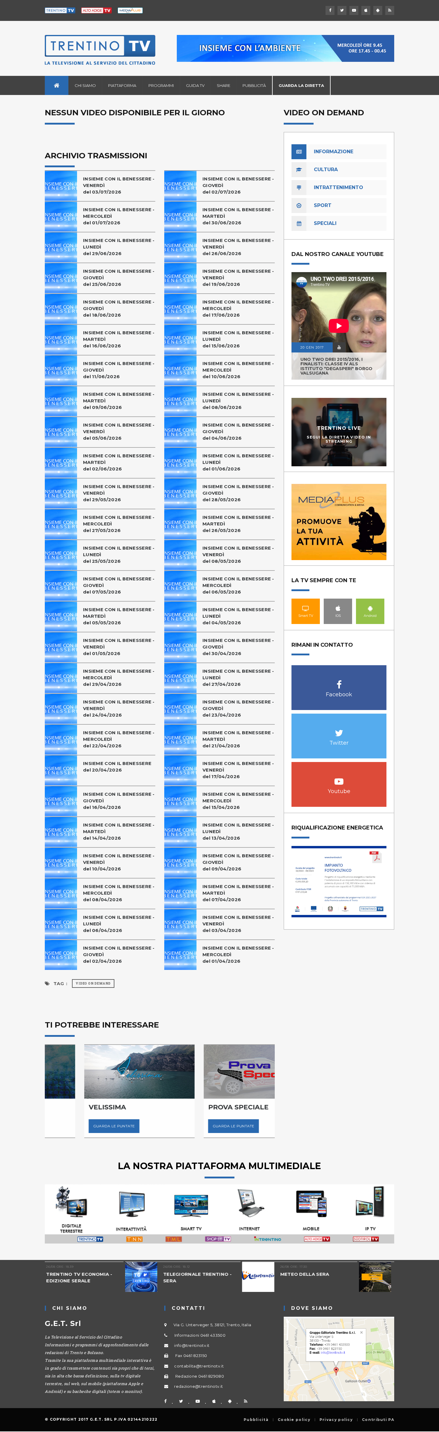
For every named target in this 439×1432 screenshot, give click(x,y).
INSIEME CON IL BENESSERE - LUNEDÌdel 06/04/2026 (119, 923)
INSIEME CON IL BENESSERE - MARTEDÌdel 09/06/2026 (119, 400)
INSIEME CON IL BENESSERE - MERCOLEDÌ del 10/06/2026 (238, 370)
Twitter (339, 730)
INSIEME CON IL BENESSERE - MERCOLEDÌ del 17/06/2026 (238, 308)
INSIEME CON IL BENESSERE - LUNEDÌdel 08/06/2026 (238, 400)
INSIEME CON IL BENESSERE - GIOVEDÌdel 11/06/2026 (119, 370)
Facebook (339, 681)
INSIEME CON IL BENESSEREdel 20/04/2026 (117, 767)
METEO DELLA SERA (224, 1274)
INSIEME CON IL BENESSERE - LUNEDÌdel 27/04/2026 (238, 677)
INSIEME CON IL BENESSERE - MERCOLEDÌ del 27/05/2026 (119, 523)
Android (370, 608)
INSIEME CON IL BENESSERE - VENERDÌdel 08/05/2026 (238, 554)
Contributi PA (378, 1419)
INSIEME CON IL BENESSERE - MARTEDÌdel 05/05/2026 (119, 616)
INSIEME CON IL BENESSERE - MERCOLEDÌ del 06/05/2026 (238, 585)
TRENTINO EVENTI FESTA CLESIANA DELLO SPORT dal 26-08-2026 (351, 1280)
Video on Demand (93, 983)
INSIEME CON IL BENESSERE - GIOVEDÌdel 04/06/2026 (238, 431)
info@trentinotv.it (191, 1345)
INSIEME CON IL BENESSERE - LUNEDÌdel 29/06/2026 (119, 246)
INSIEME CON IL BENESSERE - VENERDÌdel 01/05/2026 (119, 646)
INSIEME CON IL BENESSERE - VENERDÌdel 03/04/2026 (238, 923)
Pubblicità (254, 85)
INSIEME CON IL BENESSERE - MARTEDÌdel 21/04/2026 (238, 739)
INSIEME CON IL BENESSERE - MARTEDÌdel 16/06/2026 (119, 339)
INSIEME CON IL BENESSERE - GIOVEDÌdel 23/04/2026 (238, 708)
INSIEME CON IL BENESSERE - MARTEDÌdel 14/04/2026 (119, 831)
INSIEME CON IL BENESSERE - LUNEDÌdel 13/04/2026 (238, 831)
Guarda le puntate (75, 1126)
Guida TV (195, 85)
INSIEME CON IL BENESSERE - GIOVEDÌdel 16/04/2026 (119, 800)
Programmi (161, 85)
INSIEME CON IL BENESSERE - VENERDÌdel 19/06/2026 (238, 277)
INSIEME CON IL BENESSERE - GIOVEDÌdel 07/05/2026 (119, 585)
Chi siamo (85, 85)
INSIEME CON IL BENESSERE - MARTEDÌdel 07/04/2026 (238, 893)
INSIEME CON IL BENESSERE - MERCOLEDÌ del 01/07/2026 (119, 216)
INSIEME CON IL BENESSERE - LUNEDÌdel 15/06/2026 (238, 339)
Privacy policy (336, 1419)
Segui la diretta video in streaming (339, 439)
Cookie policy (294, 1419)
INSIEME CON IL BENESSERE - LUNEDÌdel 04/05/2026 (238, 616)
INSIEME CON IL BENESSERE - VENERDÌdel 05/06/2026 (119, 431)
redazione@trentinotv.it (198, 1386)
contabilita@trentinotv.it (199, 1366)
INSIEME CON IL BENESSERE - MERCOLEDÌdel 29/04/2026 (119, 677)
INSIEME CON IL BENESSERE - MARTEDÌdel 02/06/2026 (119, 462)
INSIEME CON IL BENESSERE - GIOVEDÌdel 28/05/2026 (238, 493)
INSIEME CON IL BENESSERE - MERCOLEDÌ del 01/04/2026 (238, 954)
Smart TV (305, 608)
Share (223, 85)
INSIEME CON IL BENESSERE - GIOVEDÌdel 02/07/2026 (238, 185)
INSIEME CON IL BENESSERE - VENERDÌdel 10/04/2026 (119, 862)
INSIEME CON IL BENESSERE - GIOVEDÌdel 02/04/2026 (119, 954)
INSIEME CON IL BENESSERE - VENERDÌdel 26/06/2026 (238, 246)
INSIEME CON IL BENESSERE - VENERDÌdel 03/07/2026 (119, 185)
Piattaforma (122, 85)
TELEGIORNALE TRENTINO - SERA (117, 1277)
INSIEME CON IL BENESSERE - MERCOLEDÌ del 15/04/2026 (238, 800)
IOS (338, 608)
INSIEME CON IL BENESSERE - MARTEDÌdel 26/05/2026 (238, 523)
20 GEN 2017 (312, 347)
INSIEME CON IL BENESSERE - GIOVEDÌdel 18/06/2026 (119, 308)
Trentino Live (339, 428)
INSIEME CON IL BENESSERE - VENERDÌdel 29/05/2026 (119, 493)
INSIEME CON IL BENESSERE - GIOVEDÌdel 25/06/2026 (119, 277)
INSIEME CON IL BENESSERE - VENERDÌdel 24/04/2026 (119, 708)
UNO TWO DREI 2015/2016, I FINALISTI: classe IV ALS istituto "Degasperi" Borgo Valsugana (336, 366)
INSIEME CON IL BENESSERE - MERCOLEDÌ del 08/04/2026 (119, 893)
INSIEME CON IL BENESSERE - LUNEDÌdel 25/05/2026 (119, 554)
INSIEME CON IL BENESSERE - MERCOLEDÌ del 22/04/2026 (119, 739)
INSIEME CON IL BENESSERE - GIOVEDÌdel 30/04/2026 (238, 646)
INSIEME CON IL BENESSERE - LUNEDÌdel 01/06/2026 (238, 462)
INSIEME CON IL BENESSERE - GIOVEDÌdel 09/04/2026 (238, 862)
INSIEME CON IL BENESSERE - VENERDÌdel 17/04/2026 (238, 770)
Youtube (339, 778)
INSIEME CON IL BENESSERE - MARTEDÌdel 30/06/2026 (238, 216)
